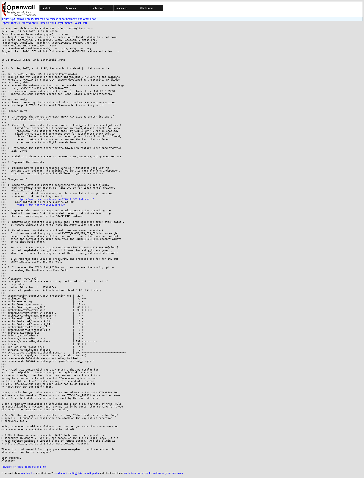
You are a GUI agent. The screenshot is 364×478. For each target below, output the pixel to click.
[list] (84, 22)
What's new (146, 8)
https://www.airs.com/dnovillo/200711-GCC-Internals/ (55, 199)
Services (71, 8)
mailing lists (28, 473)
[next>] (15, 22)
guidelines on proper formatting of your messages (153, 473)
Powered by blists (12, 466)
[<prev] (6, 22)
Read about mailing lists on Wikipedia (76, 473)
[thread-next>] (47, 22)
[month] (68, 22)
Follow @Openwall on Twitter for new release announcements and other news (49, 18)
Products (46, 8)
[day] (59, 22)
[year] (77, 22)
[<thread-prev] (29, 22)
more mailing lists (35, 466)
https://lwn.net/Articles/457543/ (41, 204)
